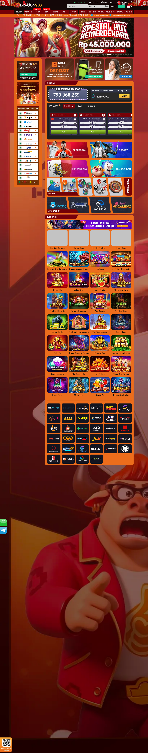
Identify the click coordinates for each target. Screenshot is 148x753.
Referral (120, 12)
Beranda (19, 12)
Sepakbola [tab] (68, 106)
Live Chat (94, 2)
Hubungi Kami (108, 2)
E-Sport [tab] (91, 106)
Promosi (129, 12)
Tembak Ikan (110, 12)
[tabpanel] (91, 124)
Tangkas (101, 12)
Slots (47, 12)
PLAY (63, 132)
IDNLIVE (55, 12)
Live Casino (92, 12)
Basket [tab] (80, 106)
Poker (74, 12)
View (124, 94)
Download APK (81, 2)
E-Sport (37, 12)
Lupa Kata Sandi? (122, 2)
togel (83, 12)
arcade (64, 12)
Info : (17, 15)
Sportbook (28, 12)
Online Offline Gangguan (28, 182)
